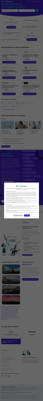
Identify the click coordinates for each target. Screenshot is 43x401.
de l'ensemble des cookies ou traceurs (16, 193)
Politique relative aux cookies (30, 212)
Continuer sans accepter (8, 181)
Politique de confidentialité (20, 212)
